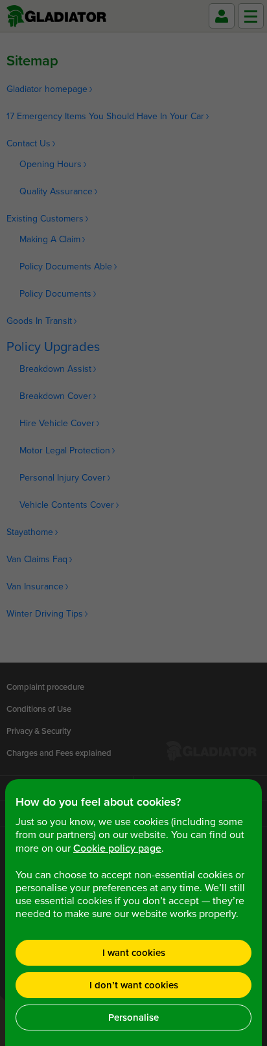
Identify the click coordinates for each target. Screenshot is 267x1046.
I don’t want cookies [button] (133, 985)
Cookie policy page (117, 848)
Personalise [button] (133, 1017)
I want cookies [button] (133, 953)
